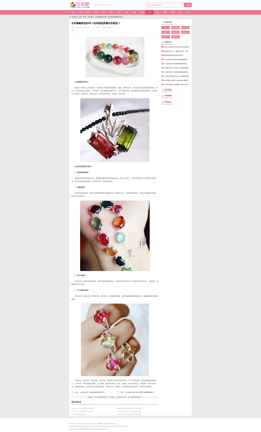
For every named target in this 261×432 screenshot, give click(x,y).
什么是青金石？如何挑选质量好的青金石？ (174, 72)
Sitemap (113, 423)
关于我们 (72, 423)
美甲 (180, 12)
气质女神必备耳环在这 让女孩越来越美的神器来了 (175, 76)
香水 (119, 12)
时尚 (149, 12)
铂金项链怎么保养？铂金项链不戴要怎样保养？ (174, 81)
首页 (73, 12)
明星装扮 (175, 32)
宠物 (142, 12)
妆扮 (126, 12)
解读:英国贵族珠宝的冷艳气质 (172, 55)
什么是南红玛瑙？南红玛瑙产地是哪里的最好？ (140, 392)
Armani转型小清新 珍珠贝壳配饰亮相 (175, 59)
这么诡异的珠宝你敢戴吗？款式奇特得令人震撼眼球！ (174, 85)
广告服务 (93, 423)
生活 (80, 12)
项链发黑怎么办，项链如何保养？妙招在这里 (174, 51)
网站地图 (100, 423)
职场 (157, 12)
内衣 (188, 12)
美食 (88, 12)
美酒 (172, 12)
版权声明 (86, 423)
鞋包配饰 (175, 27)
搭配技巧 (166, 32)
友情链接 (107, 423)
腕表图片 (166, 37)
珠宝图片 (91, 17)
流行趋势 (185, 27)
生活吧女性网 (73, 426)
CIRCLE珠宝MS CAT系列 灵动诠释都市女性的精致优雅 (175, 47)
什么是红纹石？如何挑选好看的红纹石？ (92, 392)
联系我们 (79, 423)
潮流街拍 (185, 32)
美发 (103, 12)
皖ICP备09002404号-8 (120, 426)
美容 (96, 12)
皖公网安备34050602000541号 (103, 426)
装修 (165, 12)
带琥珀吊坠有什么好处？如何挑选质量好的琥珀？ (174, 68)
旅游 (134, 12)
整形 (111, 12)
